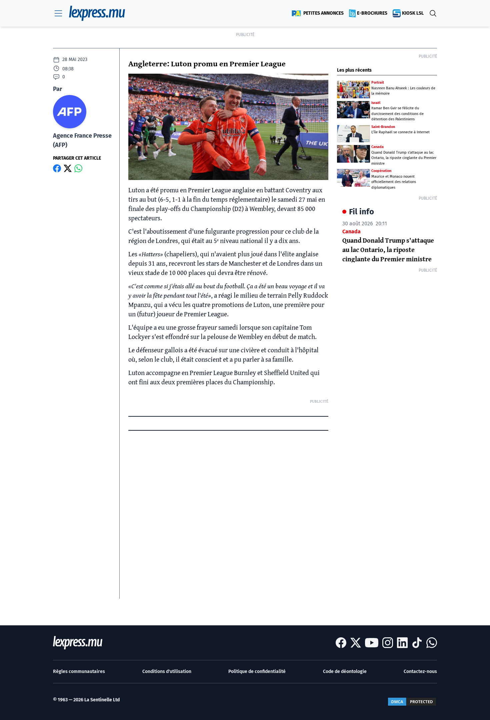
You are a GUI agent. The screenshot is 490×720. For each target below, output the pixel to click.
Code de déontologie (345, 671)
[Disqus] (228, 515)
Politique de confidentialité (257, 671)
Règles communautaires (79, 671)
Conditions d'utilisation (166, 671)
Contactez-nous (420, 671)
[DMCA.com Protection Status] (412, 702)
